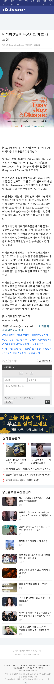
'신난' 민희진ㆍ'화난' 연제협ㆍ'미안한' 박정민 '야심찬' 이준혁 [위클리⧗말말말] (27, 335)
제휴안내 (15, 665)
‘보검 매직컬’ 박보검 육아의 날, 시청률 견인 (23, 344)
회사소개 (7, 665)
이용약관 (32, 665)
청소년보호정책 (18, 668)
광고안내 (24, 665)
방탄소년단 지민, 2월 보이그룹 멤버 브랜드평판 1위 (27, 339)
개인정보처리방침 (44, 665)
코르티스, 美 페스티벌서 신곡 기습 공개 (21, 353)
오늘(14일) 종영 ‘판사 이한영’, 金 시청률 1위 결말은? (26, 348)
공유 (15, 360)
